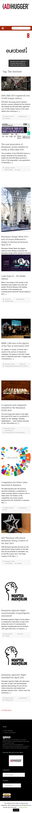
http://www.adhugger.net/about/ (19, 748)
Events (18, 170)
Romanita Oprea (23, 116)
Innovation (7, 118)
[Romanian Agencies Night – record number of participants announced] (16, 591)
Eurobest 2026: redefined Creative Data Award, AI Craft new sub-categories (18, 63)
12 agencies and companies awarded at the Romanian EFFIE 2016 (13, 408)
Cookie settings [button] (23, 807)
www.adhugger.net (18, 744)
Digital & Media (14, 366)
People (11, 301)
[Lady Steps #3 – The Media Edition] (16, 263)
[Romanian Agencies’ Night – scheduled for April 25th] (16, 656)
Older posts (7, 710)
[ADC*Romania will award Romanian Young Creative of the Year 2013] (16, 523)
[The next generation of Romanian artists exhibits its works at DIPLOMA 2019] (16, 131)
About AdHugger (8, 730)
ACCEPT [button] (16, 810)
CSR (6, 510)
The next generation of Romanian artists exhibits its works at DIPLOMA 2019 (14, 147)
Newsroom (22, 364)
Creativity (7, 301)
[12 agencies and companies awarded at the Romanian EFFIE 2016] (16, 390)
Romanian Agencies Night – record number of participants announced (15, 613)
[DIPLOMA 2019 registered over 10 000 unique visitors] (16, 83)
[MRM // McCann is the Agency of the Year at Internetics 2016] (16, 328)
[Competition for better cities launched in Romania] (16, 462)
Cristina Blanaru (22, 508)
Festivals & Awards (23, 366)
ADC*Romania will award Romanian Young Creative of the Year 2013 (14, 540)
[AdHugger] (16, 6)
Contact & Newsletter (10, 732)
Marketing (22, 432)
